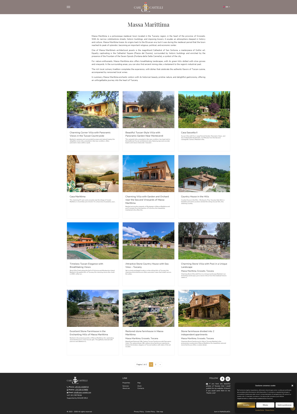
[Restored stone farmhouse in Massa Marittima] (148, 308)
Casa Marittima (77, 196)
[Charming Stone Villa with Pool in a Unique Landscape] (204, 240)
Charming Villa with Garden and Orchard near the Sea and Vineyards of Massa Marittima (147, 200)
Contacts (140, 388)
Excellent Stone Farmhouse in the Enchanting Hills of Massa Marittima (89, 333)
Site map (160, 412)
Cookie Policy (259, 410)
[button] (292, 385)
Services (126, 386)
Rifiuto (265, 405)
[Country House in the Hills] (204, 173)
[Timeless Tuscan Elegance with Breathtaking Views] (93, 240)
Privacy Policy (269, 410)
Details (74, 147)
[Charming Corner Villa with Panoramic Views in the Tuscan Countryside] (93, 109)
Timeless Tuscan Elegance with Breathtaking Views (86, 265)
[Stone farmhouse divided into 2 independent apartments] (204, 308)
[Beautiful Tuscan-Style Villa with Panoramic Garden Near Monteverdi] (148, 109)
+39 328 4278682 (81, 390)
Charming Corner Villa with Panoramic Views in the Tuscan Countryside (90, 134)
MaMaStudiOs (225, 412)
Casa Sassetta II (189, 132)
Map (139, 383)
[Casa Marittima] (93, 173)
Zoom (139, 386)
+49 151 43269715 (82, 387)
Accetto (246, 405)
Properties (126, 383)
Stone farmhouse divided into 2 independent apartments (197, 333)
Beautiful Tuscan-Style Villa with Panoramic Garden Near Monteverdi (144, 134)
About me (126, 388)
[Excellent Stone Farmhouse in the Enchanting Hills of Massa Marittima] (93, 308)
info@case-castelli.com (82, 392)
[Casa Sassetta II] (204, 109)
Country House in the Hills (195, 196)
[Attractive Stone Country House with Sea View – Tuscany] (148, 240)
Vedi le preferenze (284, 405)
